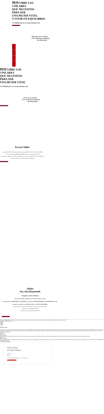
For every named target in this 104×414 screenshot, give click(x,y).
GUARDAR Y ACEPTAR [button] (5, 341)
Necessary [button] (2, 332)
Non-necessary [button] (3, 337)
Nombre (8, 353)
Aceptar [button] (60, 320)
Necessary (3, 334)
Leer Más (64, 320)
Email (8, 355)
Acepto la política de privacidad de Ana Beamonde (18, 357)
